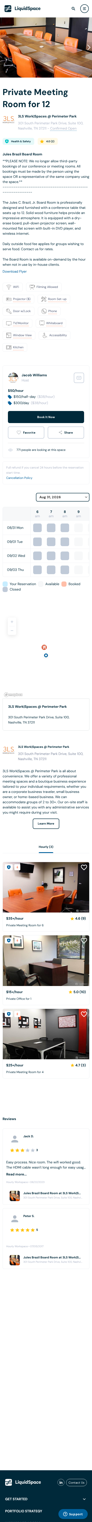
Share (68, 432)
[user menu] (84, 8)
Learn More (46, 824)
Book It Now (46, 417)
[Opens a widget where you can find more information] (73, 1514)
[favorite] (26, 433)
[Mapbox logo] (13, 694)
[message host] (79, 378)
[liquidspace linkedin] (61, 1482)
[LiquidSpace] (23, 1482)
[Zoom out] (12, 630)
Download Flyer (15, 271)
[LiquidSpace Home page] (22, 8)
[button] (89, 47)
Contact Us (76, 1482)
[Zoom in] (12, 621)
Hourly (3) (46, 847)
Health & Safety (21, 141)
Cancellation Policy (19, 478)
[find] (73, 8)
